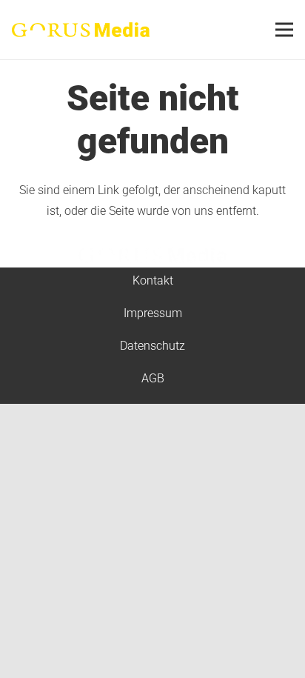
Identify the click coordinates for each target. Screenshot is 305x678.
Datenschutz (152, 346)
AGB (152, 378)
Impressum (153, 313)
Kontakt (153, 280)
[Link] (81, 29)
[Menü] (284, 29)
